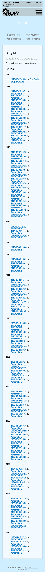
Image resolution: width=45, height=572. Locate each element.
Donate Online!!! (33, 37)
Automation (16, 93)
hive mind (38, 2)
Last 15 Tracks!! (13, 37)
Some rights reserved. (31, 568)
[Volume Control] (26, 22)
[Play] (19, 22)
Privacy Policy (22, 569)
